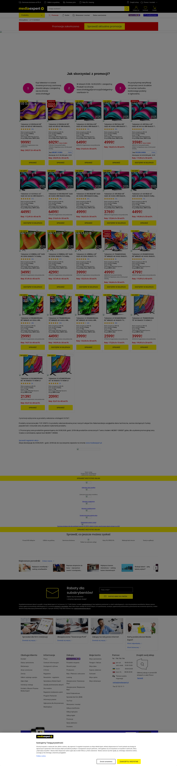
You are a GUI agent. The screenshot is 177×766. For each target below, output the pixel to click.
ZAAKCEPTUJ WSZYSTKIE (129, 761)
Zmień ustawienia (106, 761)
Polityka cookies (41, 756)
